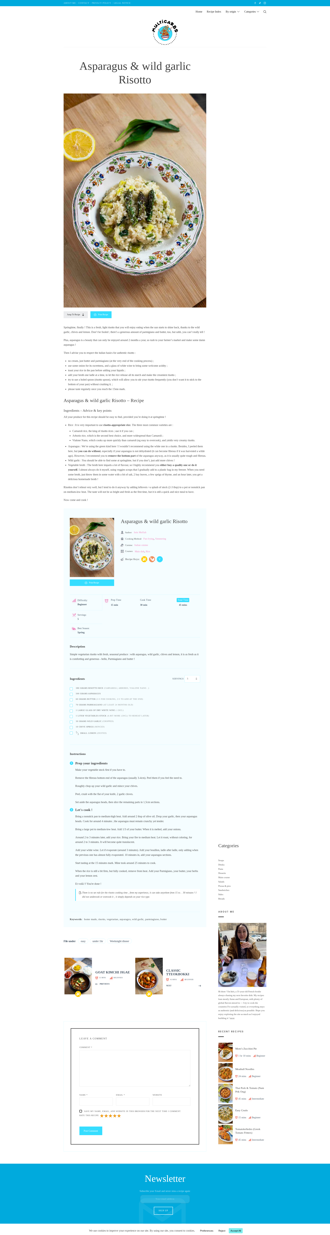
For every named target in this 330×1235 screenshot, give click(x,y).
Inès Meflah (140, 532)
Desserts (222, 873)
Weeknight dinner (119, 941)
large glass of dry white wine (100, 710)
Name (83, 1095)
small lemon (91, 733)
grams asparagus (88, 694)
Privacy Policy (101, 3)
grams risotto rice (112, 688)
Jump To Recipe (73, 314)
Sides (220, 894)
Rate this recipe (89, 1115)
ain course (225, 877)
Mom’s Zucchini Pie (246, 1048)
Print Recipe (103, 314)
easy (83, 941)
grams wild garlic (95, 721)
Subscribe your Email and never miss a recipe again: (165, 1191)
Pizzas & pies (224, 886)
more (232, 1018)
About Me (70, 3)
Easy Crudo (241, 1110)
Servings (178, 678)
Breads (221, 898)
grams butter (109, 699)
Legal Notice (122, 3)
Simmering (160, 538)
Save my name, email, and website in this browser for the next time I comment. (132, 1111)
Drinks (221, 864)
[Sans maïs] (144, 559)
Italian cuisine (141, 545)
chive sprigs (90, 727)
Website (157, 1095)
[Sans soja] (152, 559)
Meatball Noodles (244, 1069)
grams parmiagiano (104, 705)
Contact (83, 3)
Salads (221, 881)
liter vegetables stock (112, 716)
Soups (221, 860)
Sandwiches (223, 890)
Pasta (220, 869)
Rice (148, 551)
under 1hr (97, 941)
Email (120, 1095)
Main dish (139, 551)
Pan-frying (148, 538)
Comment (85, 1047)
